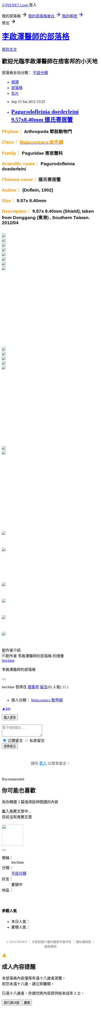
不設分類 (40, 73)
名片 (15, 93)
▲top (6, 708)
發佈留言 (10, 746)
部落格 (17, 88)
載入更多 (10, 717)
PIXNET (22, 942)
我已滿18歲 (11, 1002)
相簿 (15, 82)
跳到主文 (9, 49)
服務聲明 (50, 946)
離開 (27, 1002)
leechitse (8, 660)
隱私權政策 (83, 942)
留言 (43, 687)
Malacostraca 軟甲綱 (47, 700)
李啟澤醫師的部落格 (36, 36)
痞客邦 (33, 687)
